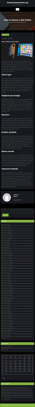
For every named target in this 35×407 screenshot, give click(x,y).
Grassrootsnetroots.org (17, 2)
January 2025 (7, 257)
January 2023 (7, 317)
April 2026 (6, 224)
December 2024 (7, 260)
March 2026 (6, 227)
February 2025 (7, 255)
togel (5, 349)
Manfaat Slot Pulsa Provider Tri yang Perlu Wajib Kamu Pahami (18, 394)
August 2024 (6, 270)
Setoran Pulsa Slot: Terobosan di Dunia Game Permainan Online (18, 392)
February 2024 (7, 285)
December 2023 (7, 290)
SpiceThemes (31, 405)
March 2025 (6, 252)
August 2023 (6, 300)
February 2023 (7, 315)
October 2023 (7, 295)
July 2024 (6, 272)
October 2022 (7, 325)
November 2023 (7, 292)
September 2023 (7, 297)
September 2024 (7, 267)
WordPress (13, 405)
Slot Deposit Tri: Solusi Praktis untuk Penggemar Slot (15, 387)
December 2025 (7, 234)
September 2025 (7, 237)
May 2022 (6, 338)
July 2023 (6, 302)
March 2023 (6, 312)
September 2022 (7, 327)
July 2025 (6, 242)
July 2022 (6, 332)
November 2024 (7, 262)
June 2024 (6, 275)
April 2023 (6, 310)
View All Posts (17, 199)
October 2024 (7, 265)
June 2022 (6, 335)
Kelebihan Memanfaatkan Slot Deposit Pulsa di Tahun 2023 (17, 389)
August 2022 (6, 330)
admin (4, 38)
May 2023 (6, 307)
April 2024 (6, 280)
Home (10, 22)
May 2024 (6, 277)
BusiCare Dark (23, 405)
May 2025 (6, 247)
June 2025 (6, 244)
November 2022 (7, 322)
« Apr (3, 378)
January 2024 (7, 287)
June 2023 (6, 305)
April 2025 (6, 249)
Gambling (10, 38)
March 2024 (6, 282)
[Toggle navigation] (17, 9)
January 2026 (7, 232)
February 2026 (7, 229)
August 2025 (6, 239)
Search (5, 215)
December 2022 (7, 320)
